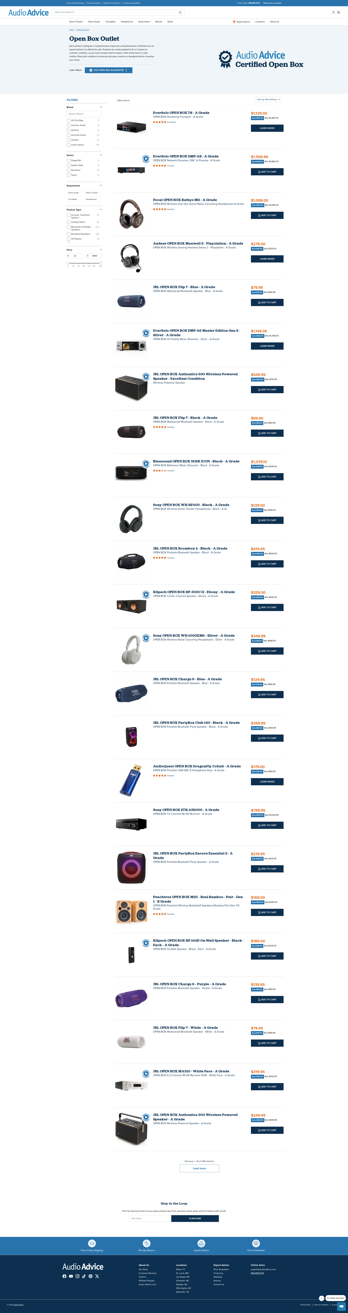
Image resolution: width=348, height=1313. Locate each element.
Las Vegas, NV (183, 1277)
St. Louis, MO (182, 1273)
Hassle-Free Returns (112, 3)
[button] (160, 122)
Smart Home (144, 21)
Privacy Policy (305, 1305)
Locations (260, 21)
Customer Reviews (148, 1273)
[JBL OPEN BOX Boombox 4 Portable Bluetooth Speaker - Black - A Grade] (131, 562)
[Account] (332, 12)
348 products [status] (123, 100)
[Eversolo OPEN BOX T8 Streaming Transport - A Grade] (131, 127)
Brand (70, 107)
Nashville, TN (182, 1292)
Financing (218, 1273)
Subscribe (195, 1218)
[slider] (68, 263)
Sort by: (266, 99)
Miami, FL (180, 1269)
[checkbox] (84, 120)
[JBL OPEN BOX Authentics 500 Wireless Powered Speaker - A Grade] (131, 388)
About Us (274, 21)
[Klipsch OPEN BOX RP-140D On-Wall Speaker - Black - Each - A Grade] (131, 955)
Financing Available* (131, 3)
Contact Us (219, 1284)
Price (69, 249)
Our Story (143, 1269)
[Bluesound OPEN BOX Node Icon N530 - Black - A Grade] (131, 475)
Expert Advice (243, 21)
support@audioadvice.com (263, 1269)
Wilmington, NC (183, 1288)
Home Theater (76, 21)
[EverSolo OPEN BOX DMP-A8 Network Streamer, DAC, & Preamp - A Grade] (131, 170)
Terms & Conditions (321, 1305)
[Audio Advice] (28, 12)
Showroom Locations (272, 3)
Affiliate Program (147, 1280)
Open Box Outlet (82, 30)
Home (71, 30)
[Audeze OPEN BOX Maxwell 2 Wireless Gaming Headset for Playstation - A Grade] (131, 257)
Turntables (110, 21)
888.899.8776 (254, 3)
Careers (142, 1277)
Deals (170, 21)
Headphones (127, 21)
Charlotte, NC (182, 1280)
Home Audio (94, 21)
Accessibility (336, 1305)
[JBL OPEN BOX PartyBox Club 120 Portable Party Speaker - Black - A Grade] (131, 737)
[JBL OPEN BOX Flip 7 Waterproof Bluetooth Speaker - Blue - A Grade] (131, 301)
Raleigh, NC (181, 1284)
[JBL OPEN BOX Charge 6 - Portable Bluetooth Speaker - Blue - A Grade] (131, 693)
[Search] (180, 12)
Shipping (218, 1277)
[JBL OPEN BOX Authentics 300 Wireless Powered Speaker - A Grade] (131, 1129)
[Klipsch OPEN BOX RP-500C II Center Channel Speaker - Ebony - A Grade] (131, 606)
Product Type (74, 209)
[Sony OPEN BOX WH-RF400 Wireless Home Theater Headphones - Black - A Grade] (131, 519)
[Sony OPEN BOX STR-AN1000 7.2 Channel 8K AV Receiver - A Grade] (131, 824)
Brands (159, 21)
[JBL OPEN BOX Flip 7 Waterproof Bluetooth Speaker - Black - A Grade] (131, 432)
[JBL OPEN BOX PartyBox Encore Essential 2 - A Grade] (131, 867)
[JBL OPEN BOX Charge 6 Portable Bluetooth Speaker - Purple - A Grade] (131, 998)
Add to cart (269, 171)
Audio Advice (18, 1305)
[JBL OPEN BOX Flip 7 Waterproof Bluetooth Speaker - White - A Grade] (131, 1042)
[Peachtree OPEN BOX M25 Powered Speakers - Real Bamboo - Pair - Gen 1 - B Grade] (131, 911)
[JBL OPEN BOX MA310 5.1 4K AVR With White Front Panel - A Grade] (131, 1085)
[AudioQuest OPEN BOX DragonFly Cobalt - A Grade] (131, 780)
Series (70, 155)
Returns (217, 1280)
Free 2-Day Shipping (75, 3)
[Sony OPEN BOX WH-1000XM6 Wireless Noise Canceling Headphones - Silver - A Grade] (131, 650)
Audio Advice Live (147, 1284)
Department (73, 185)
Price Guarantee (93, 3)
